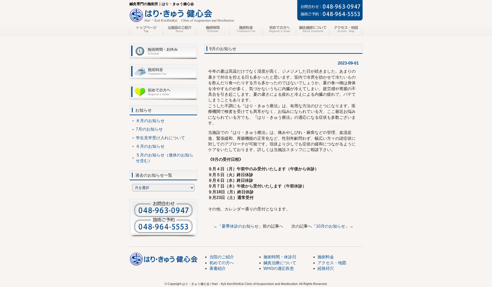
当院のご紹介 (221, 257)
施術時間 (212, 30)
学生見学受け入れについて (160, 138)
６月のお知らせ (150, 146)
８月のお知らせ (150, 121)
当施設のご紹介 (179, 30)
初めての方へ (279, 30)
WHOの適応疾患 (278, 268)
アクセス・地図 (346, 30)
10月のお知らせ (330, 226)
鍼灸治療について (312, 30)
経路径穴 (325, 268)
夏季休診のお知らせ (240, 226)
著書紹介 (217, 268)
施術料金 (246, 30)
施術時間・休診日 (279, 257)
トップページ (146, 30)
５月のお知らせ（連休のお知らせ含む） (164, 158)
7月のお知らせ (149, 129)
